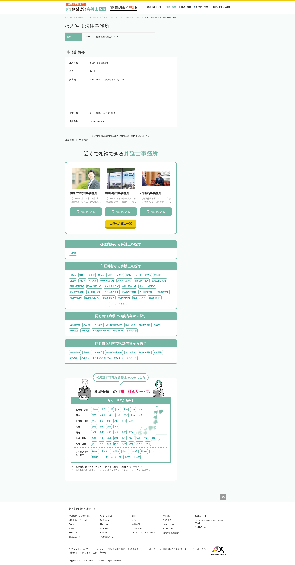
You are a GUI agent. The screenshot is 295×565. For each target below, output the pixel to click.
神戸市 (144, 451)
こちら (132, 470)
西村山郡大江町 (159, 281)
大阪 (94, 432)
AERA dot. (105, 528)
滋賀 (124, 432)
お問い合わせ (99, 552)
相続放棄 (99, 325)
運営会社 (73, 552)
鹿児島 (139, 443)
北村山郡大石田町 (147, 286)
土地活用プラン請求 (221, 7)
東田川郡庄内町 (107, 281)
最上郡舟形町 (124, 298)
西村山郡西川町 (94, 286)
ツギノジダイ (169, 524)
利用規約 (112, 136)
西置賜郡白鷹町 (112, 292)
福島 (140, 409)
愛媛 (146, 438)
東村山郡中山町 (129, 286)
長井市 (129, 275)
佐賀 (102, 443)
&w (76, 520)
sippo (134, 516)
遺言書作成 (75, 325)
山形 (133, 409)
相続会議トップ (154, 7)
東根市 (148, 275)
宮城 (126, 409)
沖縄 (148, 443)
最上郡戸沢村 (139, 298)
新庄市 (139, 275)
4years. (166, 516)
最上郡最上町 (76, 298)
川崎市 (127, 457)
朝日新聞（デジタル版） (80, 516)
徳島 (138, 438)
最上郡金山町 (109, 298)
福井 (131, 421)
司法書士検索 (202, 7)
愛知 (94, 426)
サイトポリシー (98, 549)
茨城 (126, 415)
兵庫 (102, 432)
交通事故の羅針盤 (171, 533)
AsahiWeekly (200, 527)
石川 (124, 421)
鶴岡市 (82, 275)
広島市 (95, 457)
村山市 (82, 281)
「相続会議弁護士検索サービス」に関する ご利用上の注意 (99, 466)
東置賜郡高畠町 (77, 292)
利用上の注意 (127, 136)
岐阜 (109, 426)
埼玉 (111, 415)
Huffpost (104, 524)
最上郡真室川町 (92, 298)
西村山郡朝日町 (77, 286)
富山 (116, 421)
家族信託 (74, 330)
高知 (153, 438)
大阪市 (105, 451)
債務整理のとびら (108, 537)
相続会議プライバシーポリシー (143, 549)
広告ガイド (85, 552)
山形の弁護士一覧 (121, 223)
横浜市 (95, 451)
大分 (124, 443)
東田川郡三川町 (124, 281)
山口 (109, 438)
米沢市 (101, 275)
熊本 (116, 443)
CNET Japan (106, 516)
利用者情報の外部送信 (171, 549)
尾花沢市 (93, 281)
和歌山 (132, 432)
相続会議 (167, 520)
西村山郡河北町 (142, 281)
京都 (109, 432)
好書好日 (136, 524)
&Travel (83, 520)
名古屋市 (115, 451)
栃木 (133, 415)
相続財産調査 (145, 325)
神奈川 (103, 415)
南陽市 (110, 275)
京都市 (153, 451)
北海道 (95, 409)
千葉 (118, 415)
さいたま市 (116, 457)
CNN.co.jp (104, 520)
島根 (124, 438)
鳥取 (116, 438)
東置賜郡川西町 (94, 292)
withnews (73, 533)
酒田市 (92, 275)
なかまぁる (137, 528)
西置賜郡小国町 (129, 292)
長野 (109, 421)
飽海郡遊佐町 (163, 292)
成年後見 (85, 330)
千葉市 (137, 457)
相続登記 (158, 325)
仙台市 (105, 457)
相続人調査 (130, 325)
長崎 (109, 443)
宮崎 (131, 443)
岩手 (111, 409)
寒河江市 (158, 275)
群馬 (140, 415)
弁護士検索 (171, 7)
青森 (104, 409)
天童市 (120, 275)
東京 (94, 415)
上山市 (73, 281)
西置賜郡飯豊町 (146, 292)
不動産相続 (132, 330)
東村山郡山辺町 (112, 286)
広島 (94, 438)
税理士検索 (186, 7)
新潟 (94, 421)
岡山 (102, 438)
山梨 (102, 421)
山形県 (73, 253)
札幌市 (125, 451)
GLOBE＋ (136, 520)
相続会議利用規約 (116, 549)
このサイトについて (78, 549)
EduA (71, 524)
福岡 (94, 443)
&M (70, 520)
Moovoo (72, 528)
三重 (116, 426)
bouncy (103, 533)
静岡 (102, 426)
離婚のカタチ (75, 537)
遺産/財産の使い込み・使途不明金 (108, 330)
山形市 (73, 275)
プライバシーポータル (195, 549)
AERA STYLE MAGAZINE (143, 533)
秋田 (118, 409)
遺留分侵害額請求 (114, 325)
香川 (131, 438)
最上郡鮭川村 (155, 298)
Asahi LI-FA (168, 528)
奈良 (116, 432)
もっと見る (119, 304)
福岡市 (135, 451)
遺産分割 (87, 325)
